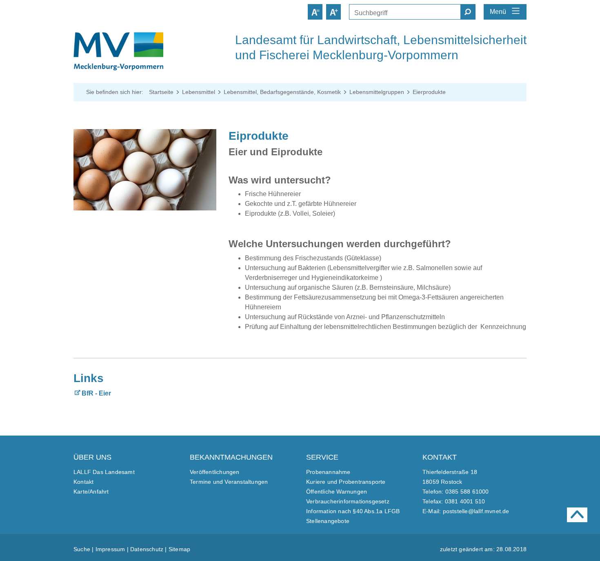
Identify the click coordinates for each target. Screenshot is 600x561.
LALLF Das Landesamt (104, 472)
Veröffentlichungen (215, 472)
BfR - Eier (96, 393)
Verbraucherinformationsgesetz (347, 501)
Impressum (110, 549)
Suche (81, 549)
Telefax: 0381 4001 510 (453, 501)
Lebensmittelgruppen (376, 92)
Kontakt (83, 481)
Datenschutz (146, 549)
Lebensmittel (198, 92)
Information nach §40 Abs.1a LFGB (353, 511)
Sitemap (179, 549)
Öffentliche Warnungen (336, 491)
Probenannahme (328, 472)
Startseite (161, 92)
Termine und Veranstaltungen (229, 481)
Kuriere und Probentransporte (346, 481)
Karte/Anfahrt (91, 491)
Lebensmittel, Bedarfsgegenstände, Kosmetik (282, 92)
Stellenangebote (327, 521)
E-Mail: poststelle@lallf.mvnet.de (465, 511)
